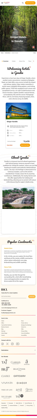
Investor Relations (13, 405)
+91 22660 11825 (6, 304)
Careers (3, 335)
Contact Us (23, 327)
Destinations (7, 52)
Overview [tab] (5, 61)
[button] (18, 350)
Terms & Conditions (25, 333)
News (22, 320)
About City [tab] (22, 61)
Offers (2, 323)
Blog (2, 329)
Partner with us (24, 323)
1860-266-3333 (5, 303)
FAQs (22, 329)
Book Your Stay (25, 145)
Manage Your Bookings (26, 325)
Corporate (3, 403)
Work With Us (19, 403)
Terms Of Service (28, 403)
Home (2, 52)
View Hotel (9, 145)
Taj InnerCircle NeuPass (6, 325)
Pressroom (10, 403)
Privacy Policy (24, 331)
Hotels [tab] (13, 61)
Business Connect (5, 327)
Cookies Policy (4, 407)
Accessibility (24, 335)
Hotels (2, 320)
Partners (22, 405)
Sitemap (3, 331)
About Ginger (4, 333)
